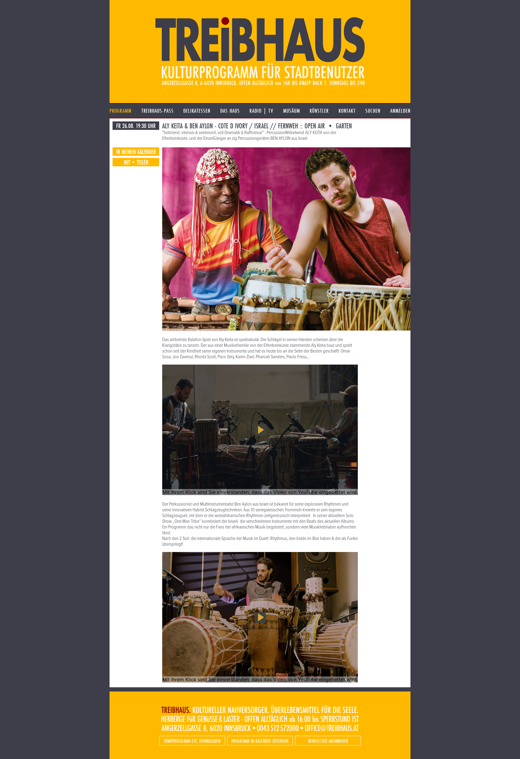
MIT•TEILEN (136, 162)
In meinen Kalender (136, 151)
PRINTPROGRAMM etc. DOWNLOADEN (192, 740)
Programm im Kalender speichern (259, 740)
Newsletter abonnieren (328, 740)
